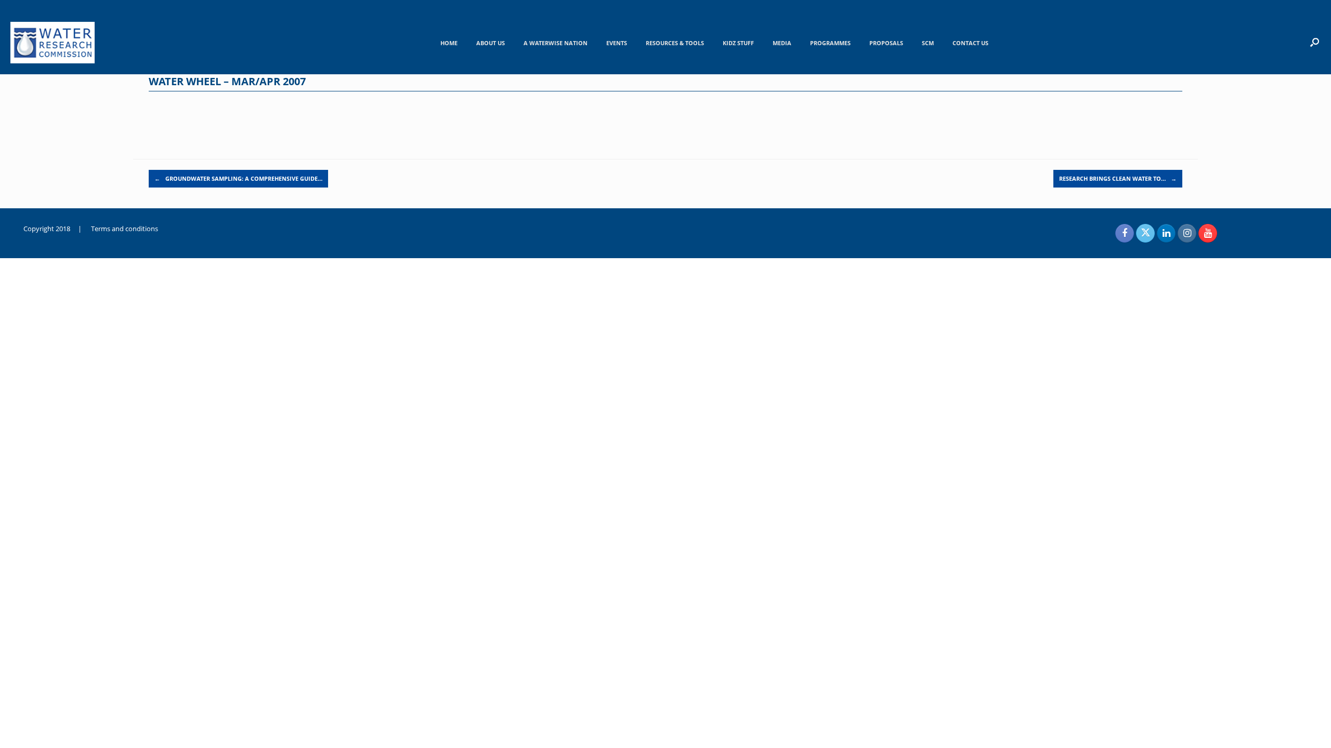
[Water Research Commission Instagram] (1187, 233)
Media (782, 43)
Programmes (830, 43)
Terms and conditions (124, 228)
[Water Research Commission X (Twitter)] (1145, 233)
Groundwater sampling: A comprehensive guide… (238, 178)
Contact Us (970, 43)
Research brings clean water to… (1118, 178)
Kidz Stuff (738, 43)
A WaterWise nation (556, 43)
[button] (1314, 42)
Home (449, 43)
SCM (928, 43)
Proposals (886, 43)
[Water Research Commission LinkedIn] (1166, 233)
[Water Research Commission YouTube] (1207, 233)
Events (616, 43)
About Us (490, 43)
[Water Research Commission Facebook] (1124, 233)
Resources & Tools (675, 43)
